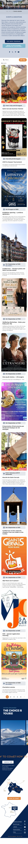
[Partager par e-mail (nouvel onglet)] (18, 52)
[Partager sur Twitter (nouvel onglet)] (12, 52)
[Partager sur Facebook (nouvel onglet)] (9, 52)
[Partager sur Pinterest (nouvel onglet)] (15, 52)
